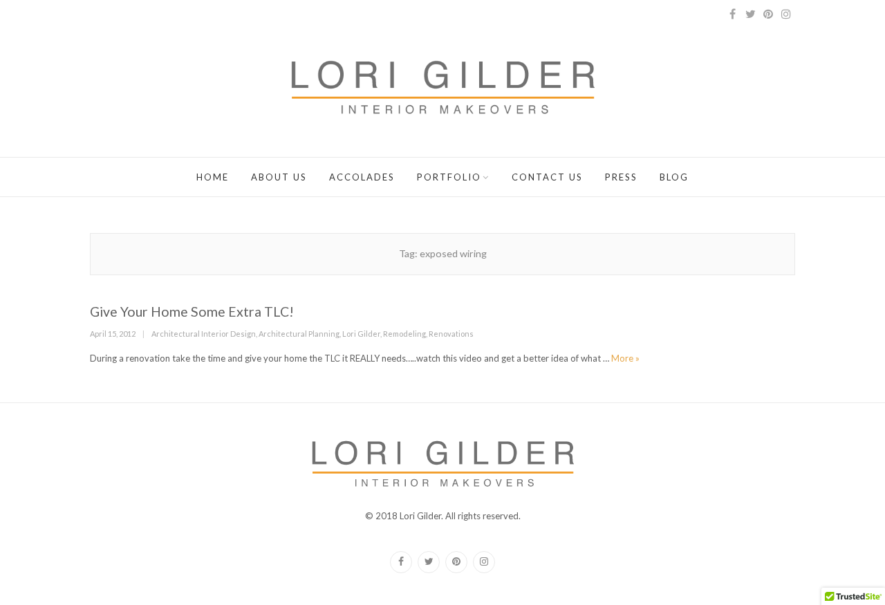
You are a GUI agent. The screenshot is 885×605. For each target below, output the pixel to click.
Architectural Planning (299, 333)
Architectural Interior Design (203, 333)
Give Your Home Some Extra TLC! (192, 311)
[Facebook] (732, 14)
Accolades (362, 177)
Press (621, 177)
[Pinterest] (768, 14)
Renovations (451, 333)
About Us (279, 177)
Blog (674, 177)
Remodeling (404, 333)
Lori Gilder (361, 333)
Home (212, 177)
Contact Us (547, 177)
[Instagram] (786, 14)
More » (625, 358)
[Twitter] (750, 14)
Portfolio (449, 177)
